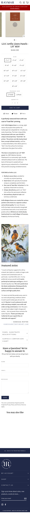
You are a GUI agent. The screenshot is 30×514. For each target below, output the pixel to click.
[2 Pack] (18, 95)
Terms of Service (21, 405)
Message (4, 379)
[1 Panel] (10, 95)
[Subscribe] (25, 498)
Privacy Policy (10, 405)
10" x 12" (14, 71)
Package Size (15, 91)
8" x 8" (7, 65)
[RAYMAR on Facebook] (5, 504)
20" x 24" (14, 86)
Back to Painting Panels (16, 450)
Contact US (7, 485)
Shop (3, 479)
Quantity (15, 99)
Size (15, 56)
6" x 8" (22, 60)
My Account (7, 473)
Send (5, 397)
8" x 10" (14, 65)
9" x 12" (22, 65)
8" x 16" (14, 76)
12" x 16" (22, 76)
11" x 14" (6, 76)
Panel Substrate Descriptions (11, 333)
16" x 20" (14, 81)
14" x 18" (6, 81)
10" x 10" (6, 71)
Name (3, 361)
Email (3, 370)
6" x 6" (15, 60)
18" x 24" (23, 81)
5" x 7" (8, 60)
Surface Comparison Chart (13, 340)
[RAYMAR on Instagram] (2, 504)
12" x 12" (23, 71)
